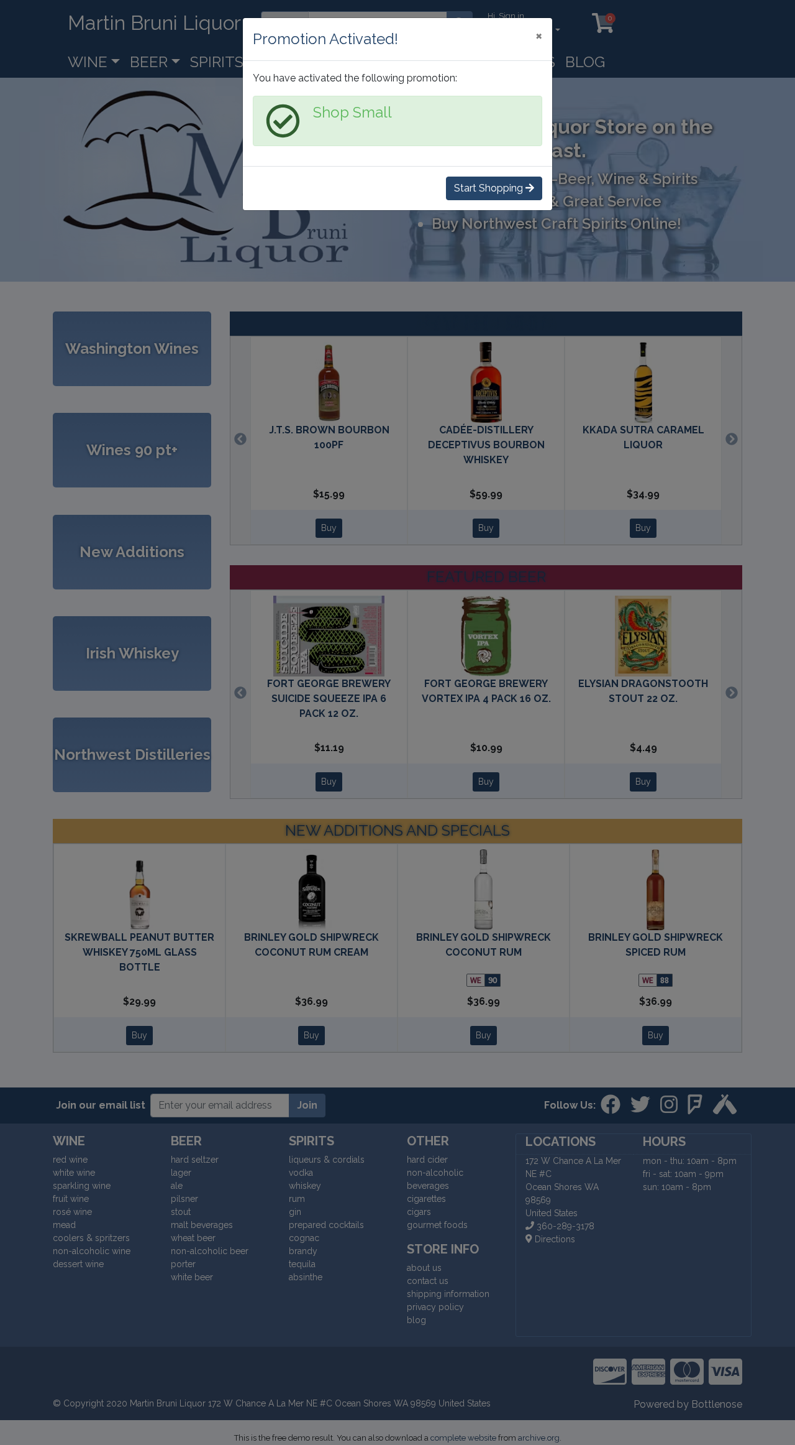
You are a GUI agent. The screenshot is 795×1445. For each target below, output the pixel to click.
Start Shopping (489, 188)
